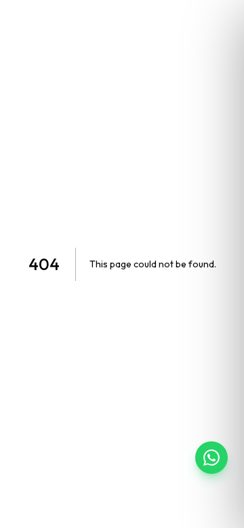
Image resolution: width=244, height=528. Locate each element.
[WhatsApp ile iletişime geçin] (211, 457)
